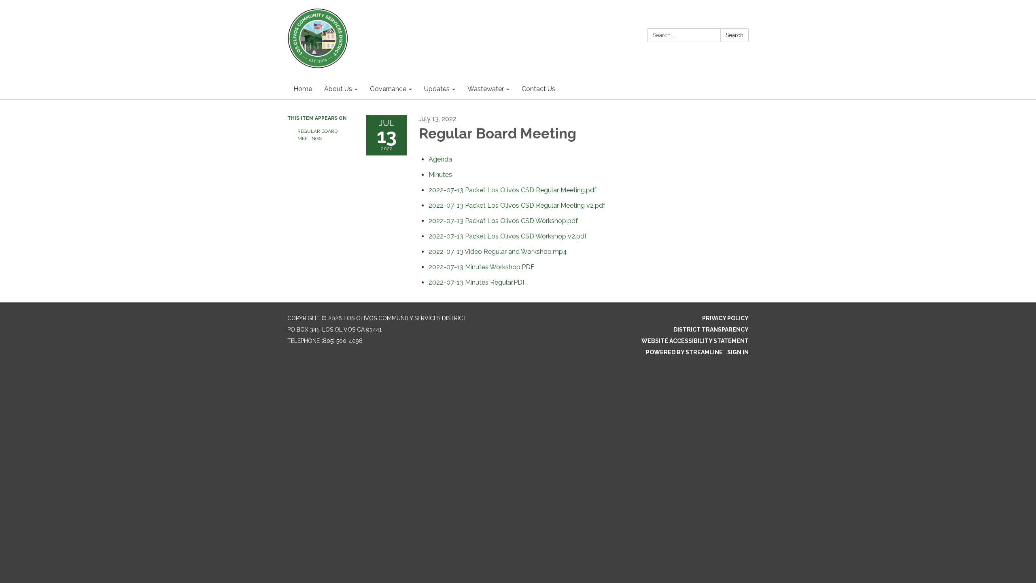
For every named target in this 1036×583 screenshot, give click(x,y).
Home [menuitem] (302, 89)
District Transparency (711, 329)
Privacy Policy (725, 318)
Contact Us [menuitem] (538, 89)
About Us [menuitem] (338, 89)
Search (734, 35)
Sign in (738, 352)
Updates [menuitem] (437, 89)
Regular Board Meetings (317, 134)
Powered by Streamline (684, 352)
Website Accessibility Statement (695, 341)
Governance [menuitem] (388, 89)
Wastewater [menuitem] (485, 89)
